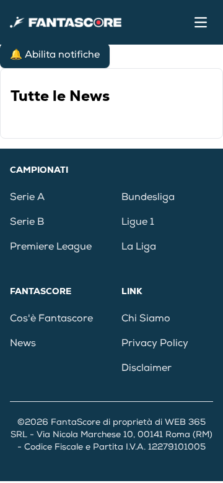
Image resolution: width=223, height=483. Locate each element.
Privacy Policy (154, 344)
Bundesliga (148, 198)
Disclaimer (146, 369)
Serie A (27, 198)
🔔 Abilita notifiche (55, 56)
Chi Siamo (145, 319)
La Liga (138, 248)
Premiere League (51, 248)
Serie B (27, 223)
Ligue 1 (137, 223)
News (23, 344)
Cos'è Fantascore (51, 319)
